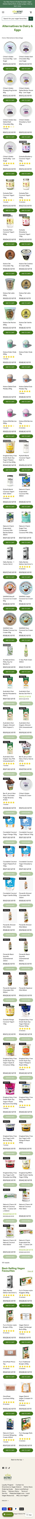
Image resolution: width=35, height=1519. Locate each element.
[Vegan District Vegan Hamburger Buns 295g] (26, 1316)
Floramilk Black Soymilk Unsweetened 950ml (24, 957)
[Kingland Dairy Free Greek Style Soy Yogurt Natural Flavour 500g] (26, 1011)
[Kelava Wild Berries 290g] (10, 412)
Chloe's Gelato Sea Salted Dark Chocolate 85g (9, 122)
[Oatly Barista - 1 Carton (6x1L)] (10, 553)
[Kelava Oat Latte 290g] (10, 284)
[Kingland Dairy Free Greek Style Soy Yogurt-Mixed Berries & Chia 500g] (10, 1088)
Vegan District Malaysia (21, 1514)
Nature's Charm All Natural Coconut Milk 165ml (25, 1207)
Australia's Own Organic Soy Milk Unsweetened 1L (9, 759)
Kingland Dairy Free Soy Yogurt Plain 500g (26, 1099)
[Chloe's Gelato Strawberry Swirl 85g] (26, 111)
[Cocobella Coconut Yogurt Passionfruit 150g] (10, 853)
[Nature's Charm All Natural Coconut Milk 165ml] (26, 1196)
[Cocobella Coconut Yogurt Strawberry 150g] (26, 853)
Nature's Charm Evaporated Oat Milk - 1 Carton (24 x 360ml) (25, 1243)
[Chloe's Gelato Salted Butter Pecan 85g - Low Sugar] (26, 79)
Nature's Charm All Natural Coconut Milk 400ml (9, 1242)
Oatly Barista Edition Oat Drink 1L (26, 563)
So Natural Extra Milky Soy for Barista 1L (8, 662)
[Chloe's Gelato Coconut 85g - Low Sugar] (10, 48)
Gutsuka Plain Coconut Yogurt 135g (8, 195)
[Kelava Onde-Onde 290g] (10, 343)
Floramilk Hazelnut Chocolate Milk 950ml (9, 990)
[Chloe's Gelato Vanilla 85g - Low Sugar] (10, 148)
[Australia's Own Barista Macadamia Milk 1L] (10, 682)
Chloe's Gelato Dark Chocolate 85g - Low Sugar (26, 59)
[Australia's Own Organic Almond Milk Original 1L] (10, 714)
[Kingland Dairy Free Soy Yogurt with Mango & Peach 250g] (26, 1127)
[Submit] (30, 19)
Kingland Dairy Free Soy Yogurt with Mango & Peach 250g (26, 1139)
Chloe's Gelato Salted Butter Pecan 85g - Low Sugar (26, 90)
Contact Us (20, 1485)
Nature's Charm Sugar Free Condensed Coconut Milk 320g (25, 529)
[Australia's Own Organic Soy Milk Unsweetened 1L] (10, 748)
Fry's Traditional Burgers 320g (24, 1363)
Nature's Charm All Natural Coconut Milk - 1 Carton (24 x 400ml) (9, 1208)
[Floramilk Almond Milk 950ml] (26, 916)
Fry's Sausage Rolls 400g (25, 1434)
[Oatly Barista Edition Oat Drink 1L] (26, 553)
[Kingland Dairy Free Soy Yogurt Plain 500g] (26, 1088)
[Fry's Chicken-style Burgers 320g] (10, 1316)
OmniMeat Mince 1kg (9, 1363)
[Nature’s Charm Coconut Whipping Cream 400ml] (10, 1424)
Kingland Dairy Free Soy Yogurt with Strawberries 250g (10, 1175)
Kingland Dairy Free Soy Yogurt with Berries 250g (10, 1138)
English (4, 1500)
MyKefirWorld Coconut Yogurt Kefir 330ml (8, 491)
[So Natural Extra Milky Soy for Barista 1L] (10, 651)
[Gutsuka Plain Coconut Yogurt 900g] (10, 221)
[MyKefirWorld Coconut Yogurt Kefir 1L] (26, 447)
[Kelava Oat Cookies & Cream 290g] (26, 255)
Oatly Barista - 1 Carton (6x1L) (8, 563)
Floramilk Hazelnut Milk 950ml (25, 989)
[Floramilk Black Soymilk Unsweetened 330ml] (10, 945)
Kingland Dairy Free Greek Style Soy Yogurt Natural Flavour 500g (26, 1023)
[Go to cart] (31, 12)
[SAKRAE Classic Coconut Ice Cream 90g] (26, 588)
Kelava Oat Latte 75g (25, 294)
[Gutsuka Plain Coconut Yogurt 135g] (10, 184)
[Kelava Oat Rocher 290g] (10, 314)
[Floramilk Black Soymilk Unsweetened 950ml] (26, 945)
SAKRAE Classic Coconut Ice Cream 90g (26, 599)
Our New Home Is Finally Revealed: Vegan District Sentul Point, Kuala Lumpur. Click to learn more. (17, 4)
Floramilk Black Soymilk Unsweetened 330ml (8, 957)
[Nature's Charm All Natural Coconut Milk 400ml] (10, 1231)
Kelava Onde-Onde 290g (9, 353)
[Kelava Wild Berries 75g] (26, 412)
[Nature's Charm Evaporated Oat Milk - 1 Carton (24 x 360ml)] (26, 1231)
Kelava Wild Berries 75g (25, 422)
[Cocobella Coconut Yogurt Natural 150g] (26, 823)
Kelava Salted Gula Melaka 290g (9, 388)
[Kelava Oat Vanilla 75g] (26, 314)
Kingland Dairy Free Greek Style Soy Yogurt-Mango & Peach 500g (26, 1062)
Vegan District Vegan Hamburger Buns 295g (25, 1327)
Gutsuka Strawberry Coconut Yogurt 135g (24, 233)
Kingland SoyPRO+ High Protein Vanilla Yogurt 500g (26, 1175)
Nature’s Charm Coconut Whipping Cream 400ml (9, 1435)
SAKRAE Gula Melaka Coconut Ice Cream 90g (10, 630)
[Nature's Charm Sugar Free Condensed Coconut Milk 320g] (26, 517)
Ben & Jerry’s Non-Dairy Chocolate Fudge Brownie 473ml (9, 796)
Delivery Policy (14, 1491)
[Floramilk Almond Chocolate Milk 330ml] (26, 884)
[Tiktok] (9, 1468)
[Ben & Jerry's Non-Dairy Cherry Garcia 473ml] (26, 748)
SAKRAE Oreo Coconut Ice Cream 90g (26, 630)
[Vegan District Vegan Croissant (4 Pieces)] (26, 1387)
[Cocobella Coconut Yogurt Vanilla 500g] (10, 884)
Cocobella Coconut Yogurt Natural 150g (26, 833)
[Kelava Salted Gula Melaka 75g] (26, 378)
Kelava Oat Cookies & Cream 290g (26, 265)
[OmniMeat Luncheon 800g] (10, 1387)
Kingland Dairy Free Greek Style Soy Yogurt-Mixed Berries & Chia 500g (10, 1100)
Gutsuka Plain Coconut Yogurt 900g (8, 232)
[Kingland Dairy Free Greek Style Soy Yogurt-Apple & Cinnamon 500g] (10, 1050)
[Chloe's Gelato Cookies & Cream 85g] (26, 785)
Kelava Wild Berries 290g (9, 422)
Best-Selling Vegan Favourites (13, 1269)
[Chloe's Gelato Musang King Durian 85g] (10, 79)
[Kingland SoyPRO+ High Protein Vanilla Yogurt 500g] (26, 1164)
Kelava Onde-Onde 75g (25, 353)
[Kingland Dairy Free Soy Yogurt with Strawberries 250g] (10, 1164)
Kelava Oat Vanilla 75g (25, 324)
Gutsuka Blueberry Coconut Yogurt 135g (25, 159)
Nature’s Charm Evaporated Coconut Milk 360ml (24, 492)
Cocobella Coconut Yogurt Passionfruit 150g (10, 864)
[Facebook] (3, 1468)
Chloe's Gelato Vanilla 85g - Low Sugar (9, 159)
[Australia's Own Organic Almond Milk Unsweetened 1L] (26, 714)
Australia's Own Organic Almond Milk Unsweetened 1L (25, 726)
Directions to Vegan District (11, 1487)
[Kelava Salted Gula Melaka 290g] (10, 378)
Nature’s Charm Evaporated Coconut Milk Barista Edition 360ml (8, 530)
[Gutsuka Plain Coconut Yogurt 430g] (26, 184)
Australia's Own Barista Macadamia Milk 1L (9, 693)
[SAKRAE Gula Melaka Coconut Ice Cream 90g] (10, 619)
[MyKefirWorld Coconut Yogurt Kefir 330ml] (10, 481)
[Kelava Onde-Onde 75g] (26, 343)
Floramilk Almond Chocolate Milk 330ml (25, 895)
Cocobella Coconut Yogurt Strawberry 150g (26, 864)
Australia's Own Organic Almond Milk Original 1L (8, 725)
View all (30, 1271)
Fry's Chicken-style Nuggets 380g (26, 1291)
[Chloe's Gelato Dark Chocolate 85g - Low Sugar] (26, 48)
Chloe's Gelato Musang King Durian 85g (10, 90)
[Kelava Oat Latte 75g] (26, 284)
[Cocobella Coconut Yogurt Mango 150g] (10, 823)
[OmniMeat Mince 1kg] (10, 1353)
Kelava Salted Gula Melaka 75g (25, 388)
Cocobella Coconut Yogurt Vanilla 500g (10, 894)
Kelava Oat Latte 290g (8, 294)
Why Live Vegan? (22, 1495)
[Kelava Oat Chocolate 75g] (10, 255)
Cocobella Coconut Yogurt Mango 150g (10, 833)
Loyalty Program (7, 1485)
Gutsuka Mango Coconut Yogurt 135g (8, 1022)
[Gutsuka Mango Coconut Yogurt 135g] (10, 1011)
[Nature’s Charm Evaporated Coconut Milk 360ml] (26, 481)
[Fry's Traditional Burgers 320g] (26, 1353)
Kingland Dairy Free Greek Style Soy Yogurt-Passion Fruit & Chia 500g (10, 459)
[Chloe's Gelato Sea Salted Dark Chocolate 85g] (10, 111)
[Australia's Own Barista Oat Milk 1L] (26, 682)
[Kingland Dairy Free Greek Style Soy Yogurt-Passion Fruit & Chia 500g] (10, 447)
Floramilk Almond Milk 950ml (25, 926)
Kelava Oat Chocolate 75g (8, 265)
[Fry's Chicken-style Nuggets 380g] (26, 1282)
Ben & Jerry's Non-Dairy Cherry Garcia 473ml (26, 759)
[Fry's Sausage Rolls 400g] (26, 1424)
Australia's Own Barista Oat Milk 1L (25, 692)
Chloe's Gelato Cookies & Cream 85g (25, 795)
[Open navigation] (3, 12)
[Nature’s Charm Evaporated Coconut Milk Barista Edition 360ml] (10, 517)
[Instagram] (6, 1468)
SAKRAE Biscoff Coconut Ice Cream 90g (10, 599)
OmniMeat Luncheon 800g (8, 1397)
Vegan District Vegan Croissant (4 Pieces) (25, 1398)
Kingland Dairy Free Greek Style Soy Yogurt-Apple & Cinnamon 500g (10, 1062)
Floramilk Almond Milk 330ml (9, 926)
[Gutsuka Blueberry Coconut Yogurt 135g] (26, 148)
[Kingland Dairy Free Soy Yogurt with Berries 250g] (10, 1127)
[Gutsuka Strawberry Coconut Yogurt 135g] (26, 221)
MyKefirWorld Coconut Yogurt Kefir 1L (24, 458)
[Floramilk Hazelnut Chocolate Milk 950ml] (10, 979)
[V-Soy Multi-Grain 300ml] (26, 651)
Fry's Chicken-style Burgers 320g (10, 1326)
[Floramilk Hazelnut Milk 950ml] (26, 979)
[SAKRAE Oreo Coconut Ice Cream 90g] (26, 619)
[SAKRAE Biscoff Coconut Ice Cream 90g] (10, 588)
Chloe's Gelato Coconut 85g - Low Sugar (10, 59)
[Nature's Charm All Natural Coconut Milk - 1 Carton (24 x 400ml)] (10, 1196)
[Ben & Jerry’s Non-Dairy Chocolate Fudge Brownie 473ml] (10, 785)
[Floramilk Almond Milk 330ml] (10, 916)
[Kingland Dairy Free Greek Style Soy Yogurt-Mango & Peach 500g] (26, 1050)
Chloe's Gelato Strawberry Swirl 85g (25, 122)
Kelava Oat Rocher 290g (9, 324)
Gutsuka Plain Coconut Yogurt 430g (24, 195)
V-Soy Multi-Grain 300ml (25, 661)
